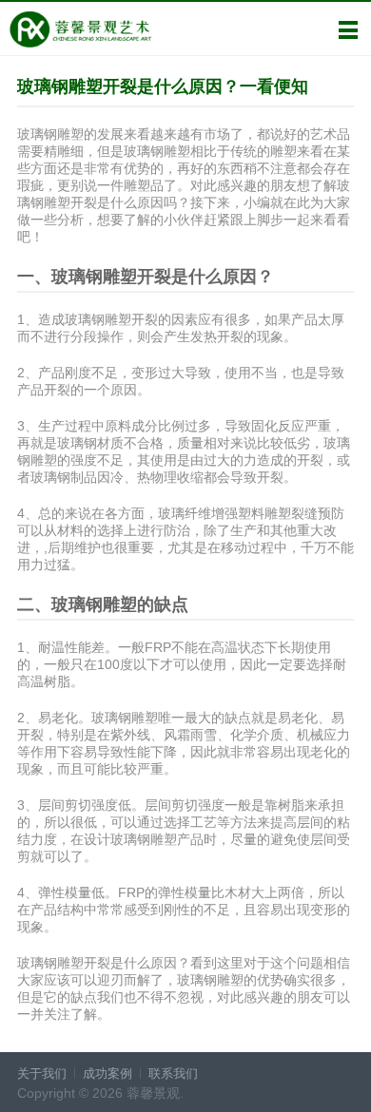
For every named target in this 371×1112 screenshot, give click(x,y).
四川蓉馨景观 (80, 29)
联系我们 (173, 1073)
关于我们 (42, 1073)
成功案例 (107, 1073)
